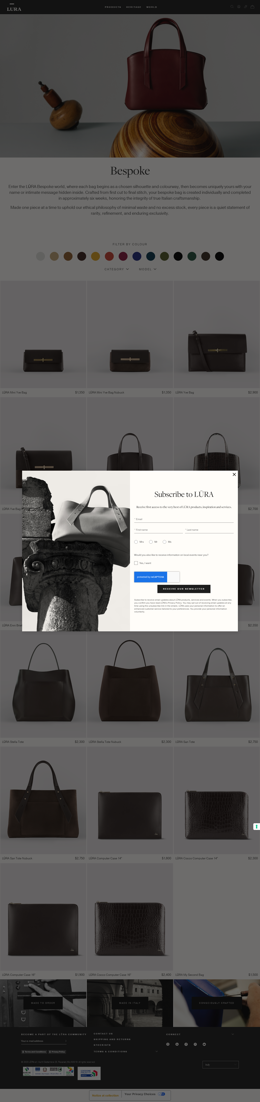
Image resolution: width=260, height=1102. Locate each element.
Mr (155, 542)
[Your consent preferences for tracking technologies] (256, 826)
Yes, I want (145, 563)
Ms (169, 542)
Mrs (142, 542)
